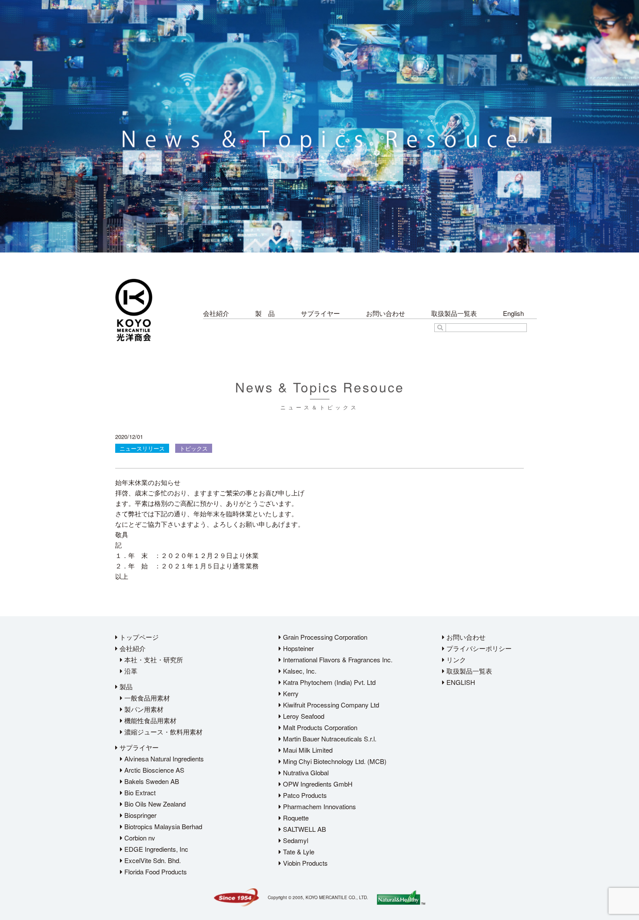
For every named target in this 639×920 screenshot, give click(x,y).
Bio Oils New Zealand (154, 803)
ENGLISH (460, 682)
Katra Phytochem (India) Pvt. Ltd (328, 682)
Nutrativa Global (305, 772)
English (513, 313)
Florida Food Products (155, 871)
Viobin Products (304, 862)
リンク (455, 659)
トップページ (138, 636)
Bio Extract (139, 792)
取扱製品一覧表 (454, 313)
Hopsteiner (297, 648)
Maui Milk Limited (307, 749)
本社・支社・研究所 (153, 659)
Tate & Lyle (297, 851)
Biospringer (139, 815)
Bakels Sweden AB (151, 781)
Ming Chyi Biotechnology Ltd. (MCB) (333, 761)
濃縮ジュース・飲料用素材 (163, 731)
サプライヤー (320, 313)
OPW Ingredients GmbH (317, 783)
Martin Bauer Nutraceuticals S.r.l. (328, 738)
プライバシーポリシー (478, 648)
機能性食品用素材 (149, 720)
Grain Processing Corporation (324, 636)
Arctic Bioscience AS (153, 769)
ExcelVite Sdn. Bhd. (152, 860)
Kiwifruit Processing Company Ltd (330, 704)
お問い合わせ (385, 313)
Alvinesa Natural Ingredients (163, 758)
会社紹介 (216, 313)
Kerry (290, 693)
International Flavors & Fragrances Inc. (337, 659)
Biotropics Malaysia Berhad (162, 826)
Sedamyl (294, 840)
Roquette (295, 817)
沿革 (130, 670)
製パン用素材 (143, 709)
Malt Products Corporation (319, 727)
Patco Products (304, 795)
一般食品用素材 (146, 697)
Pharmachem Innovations (318, 806)
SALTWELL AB (303, 829)
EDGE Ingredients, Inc (155, 849)
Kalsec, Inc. (298, 670)
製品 (125, 686)
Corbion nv (139, 837)
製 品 (265, 313)
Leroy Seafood (302, 716)
